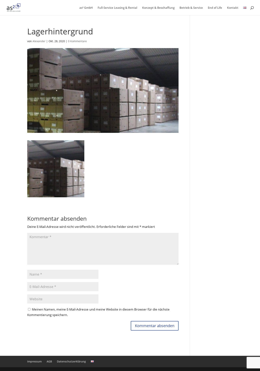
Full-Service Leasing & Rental (117, 8)
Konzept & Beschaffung (158, 8)
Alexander (39, 41)
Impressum (34, 361)
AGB (49, 361)
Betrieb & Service (191, 8)
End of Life (215, 8)
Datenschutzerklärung (71, 361)
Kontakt (232, 8)
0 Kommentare (77, 41)
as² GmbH (86, 8)
